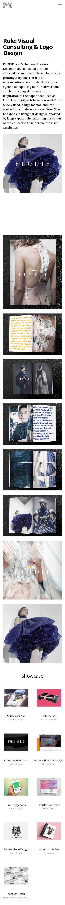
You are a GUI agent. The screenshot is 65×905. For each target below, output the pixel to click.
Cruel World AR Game (16, 760)
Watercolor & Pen (49, 849)
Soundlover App (16, 716)
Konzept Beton (16, 893)
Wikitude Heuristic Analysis (49, 760)
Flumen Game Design (16, 849)
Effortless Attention (49, 805)
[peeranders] (7, 5)
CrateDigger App (16, 805)
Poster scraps (49, 716)
